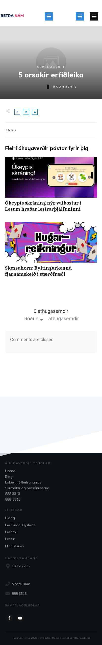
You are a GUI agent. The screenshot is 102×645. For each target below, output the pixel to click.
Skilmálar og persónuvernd (27, 488)
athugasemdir (63, 319)
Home (10, 471)
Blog (9, 476)
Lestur (10, 539)
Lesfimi (11, 532)
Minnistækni (14, 546)
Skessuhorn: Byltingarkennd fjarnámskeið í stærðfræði (51, 252)
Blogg (10, 518)
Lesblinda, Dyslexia (20, 525)
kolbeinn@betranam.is (23, 482)
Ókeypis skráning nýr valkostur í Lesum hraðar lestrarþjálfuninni (51, 187)
